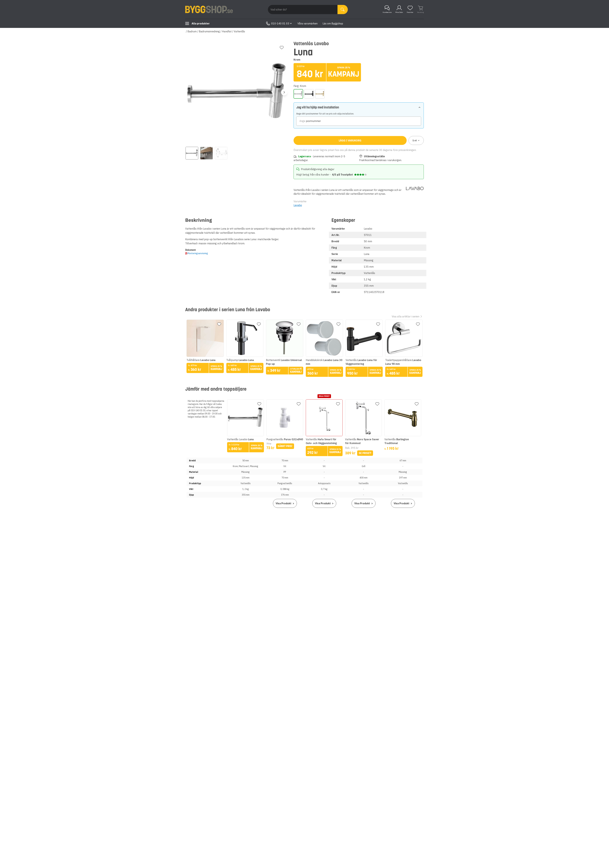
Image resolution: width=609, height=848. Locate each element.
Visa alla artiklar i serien (405, 316)
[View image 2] (206, 153)
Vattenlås (239, 31)
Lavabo (298, 205)
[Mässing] (320, 94)
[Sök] (342, 9)
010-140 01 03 (280, 23)
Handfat (227, 31)
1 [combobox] (415, 140)
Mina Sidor (399, 12)
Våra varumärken (308, 23)
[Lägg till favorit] (281, 47)
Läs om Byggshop (333, 23)
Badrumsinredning (209, 31)
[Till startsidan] (209, 9)
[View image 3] (221, 153)
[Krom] (298, 94)
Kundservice (387, 12)
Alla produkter (201, 23)
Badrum (192, 31)
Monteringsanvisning (197, 253)
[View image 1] (192, 153)
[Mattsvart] (309, 94)
